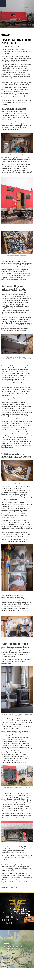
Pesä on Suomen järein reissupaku (16, 41)
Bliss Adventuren (21, 855)
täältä (12, 62)
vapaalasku (24, 882)
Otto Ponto (14, 47)
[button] (17, 911)
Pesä (18, 882)
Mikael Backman (10, 882)
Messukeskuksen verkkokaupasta (21, 877)
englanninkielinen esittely (22, 857)
